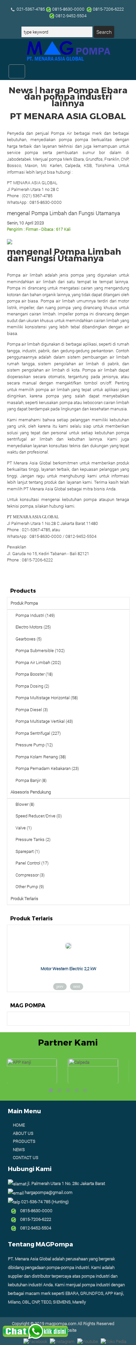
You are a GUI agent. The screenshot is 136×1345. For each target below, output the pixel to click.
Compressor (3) (30, 875)
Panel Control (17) (32, 863)
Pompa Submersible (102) (40, 650)
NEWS (19, 1149)
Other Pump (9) (30, 886)
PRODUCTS (24, 1141)
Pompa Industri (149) (35, 615)
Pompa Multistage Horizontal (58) (47, 698)
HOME (19, 1125)
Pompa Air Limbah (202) (38, 662)
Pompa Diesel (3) (32, 710)
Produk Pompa (24, 603)
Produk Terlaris (24, 898)
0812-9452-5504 (33, 1228)
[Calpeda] (93, 1065)
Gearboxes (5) (29, 639)
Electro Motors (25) (33, 627)
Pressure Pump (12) (34, 745)
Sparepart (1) (28, 851)
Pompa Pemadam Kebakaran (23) (47, 768)
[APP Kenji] (31, 1065)
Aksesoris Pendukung (31, 792)
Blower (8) (25, 804)
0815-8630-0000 (34, 1211)
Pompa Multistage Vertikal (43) (44, 721)
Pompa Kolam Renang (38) (41, 757)
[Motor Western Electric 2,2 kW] (68, 947)
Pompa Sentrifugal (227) (38, 733)
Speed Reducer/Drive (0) (39, 816)
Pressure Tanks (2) (33, 839)
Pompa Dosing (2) (32, 686)
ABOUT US (23, 1133)
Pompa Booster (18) (34, 674)
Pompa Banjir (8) (31, 780)
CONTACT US (25, 1157)
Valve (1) (24, 828)
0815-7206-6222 (33, 1219)
